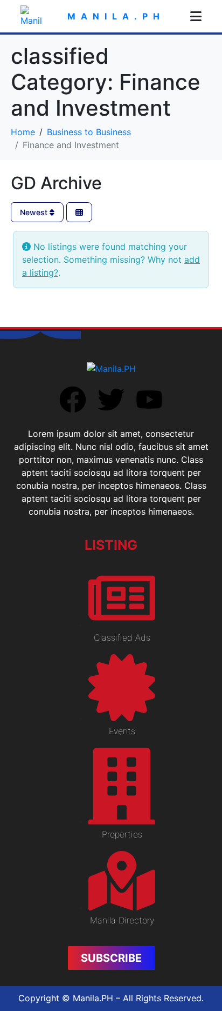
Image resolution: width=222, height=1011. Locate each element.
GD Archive (56, 183)
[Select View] (79, 212)
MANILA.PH (116, 16)
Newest (35, 212)
